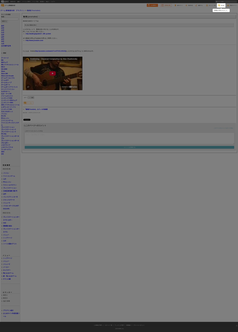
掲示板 (222, 5)
